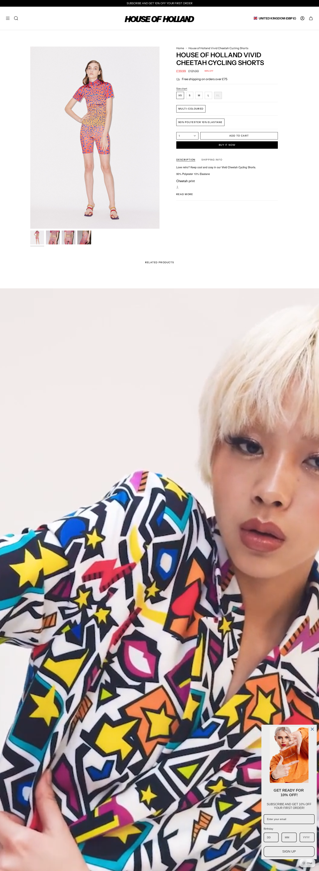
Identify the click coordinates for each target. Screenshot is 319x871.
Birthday (268, 828)
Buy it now (227, 144)
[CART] (311, 18)
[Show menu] (7, 18)
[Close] (312, 729)
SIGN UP (289, 851)
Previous (30, 137)
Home (180, 48)
